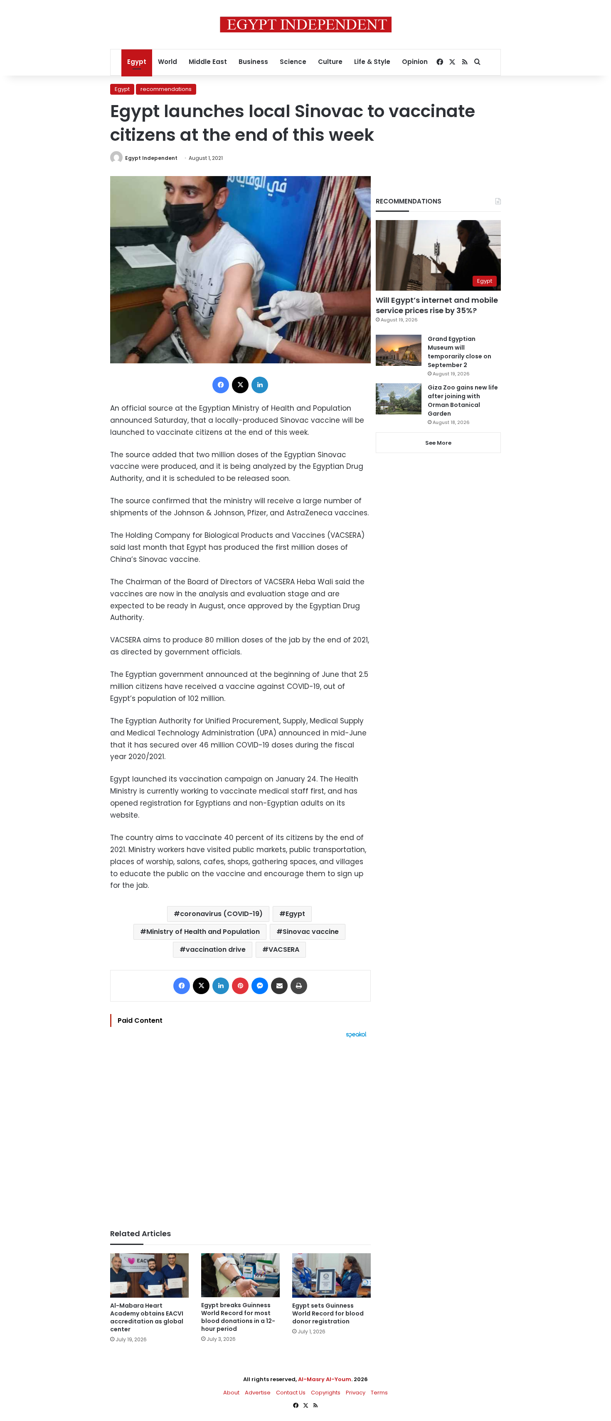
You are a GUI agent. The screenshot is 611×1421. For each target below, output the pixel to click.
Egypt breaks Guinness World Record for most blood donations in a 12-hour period (238, 1317)
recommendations (166, 89)
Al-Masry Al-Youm (324, 1379)
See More (438, 443)
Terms (379, 1392)
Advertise (258, 1392)
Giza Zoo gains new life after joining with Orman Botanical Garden (463, 400)
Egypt (136, 61)
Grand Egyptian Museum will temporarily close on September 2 (459, 352)
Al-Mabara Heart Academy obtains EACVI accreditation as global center (146, 1317)
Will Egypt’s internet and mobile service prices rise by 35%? (437, 305)
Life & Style (372, 61)
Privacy (355, 1392)
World (167, 61)
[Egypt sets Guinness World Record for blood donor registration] (331, 1275)
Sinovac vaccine (311, 931)
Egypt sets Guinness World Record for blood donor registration (328, 1313)
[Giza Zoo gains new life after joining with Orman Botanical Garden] (398, 398)
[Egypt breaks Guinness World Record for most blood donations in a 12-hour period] (240, 1275)
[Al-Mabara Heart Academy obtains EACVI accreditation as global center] (149, 1275)
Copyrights (325, 1392)
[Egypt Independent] (306, 24)
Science (293, 61)
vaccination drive (216, 949)
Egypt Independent (151, 158)
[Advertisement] (240, 1129)
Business (253, 61)
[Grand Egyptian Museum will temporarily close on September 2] (398, 350)
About (231, 1392)
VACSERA (284, 949)
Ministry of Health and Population (203, 931)
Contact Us (291, 1392)
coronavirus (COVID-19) (221, 914)
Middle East (208, 61)
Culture (330, 61)
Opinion (415, 61)
